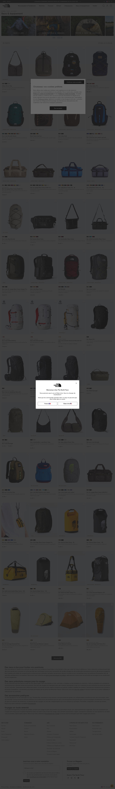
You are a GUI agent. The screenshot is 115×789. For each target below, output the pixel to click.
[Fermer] (76, 383)
